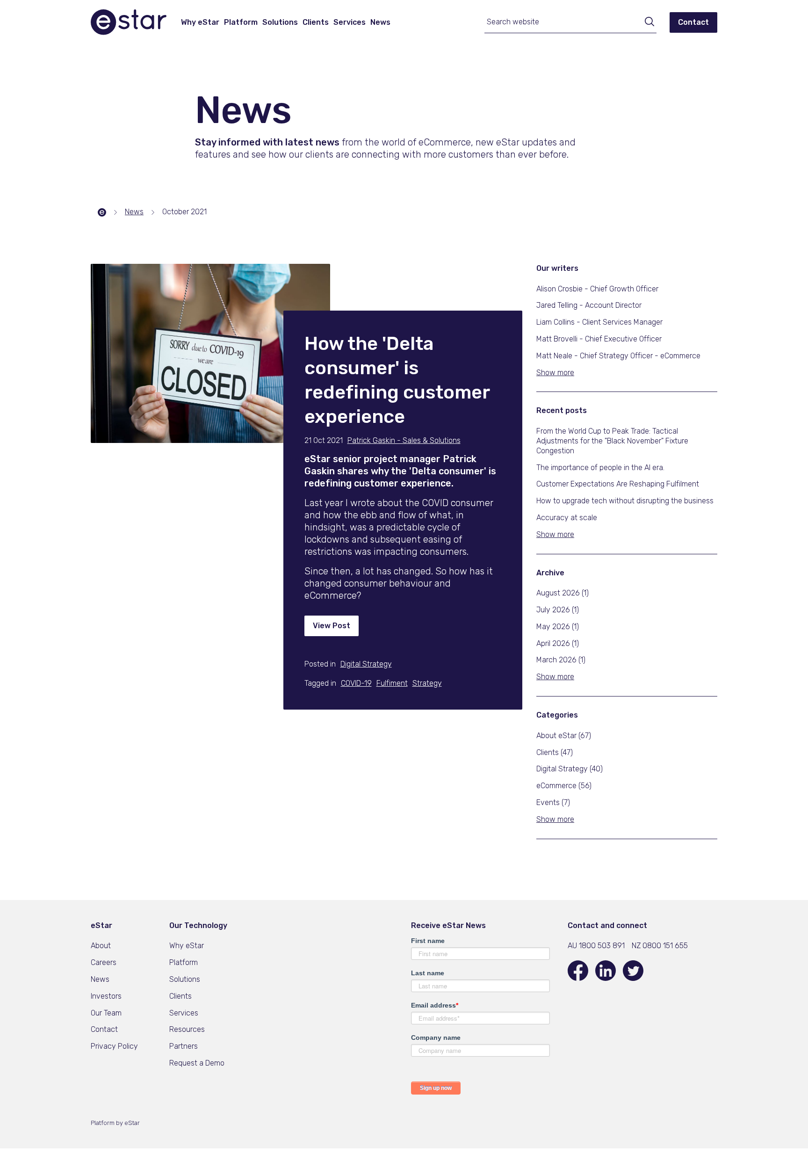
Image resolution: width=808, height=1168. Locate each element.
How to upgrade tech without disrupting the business (625, 500)
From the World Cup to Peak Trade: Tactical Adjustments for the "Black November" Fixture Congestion (612, 441)
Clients (316, 22)
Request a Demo (196, 1063)
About (101, 945)
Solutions (280, 22)
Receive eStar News (448, 925)
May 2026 (557, 626)
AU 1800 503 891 (596, 945)
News (380, 22)
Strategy (427, 683)
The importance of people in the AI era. (600, 467)
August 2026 (562, 592)
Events (553, 802)
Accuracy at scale (566, 517)
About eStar (563, 735)
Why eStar (200, 22)
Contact (693, 22)
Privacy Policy (114, 1046)
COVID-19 (356, 683)
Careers (103, 962)
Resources (187, 1029)
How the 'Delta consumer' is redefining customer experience (397, 380)
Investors (106, 996)
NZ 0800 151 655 (660, 945)
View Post (331, 625)
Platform (241, 22)
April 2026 (557, 643)
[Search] (646, 23)
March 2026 (560, 659)
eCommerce (564, 785)
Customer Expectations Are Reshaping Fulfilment (617, 483)
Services (349, 22)
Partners (183, 1046)
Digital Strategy (569, 768)
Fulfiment (392, 683)
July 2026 (557, 609)
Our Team (106, 1012)
